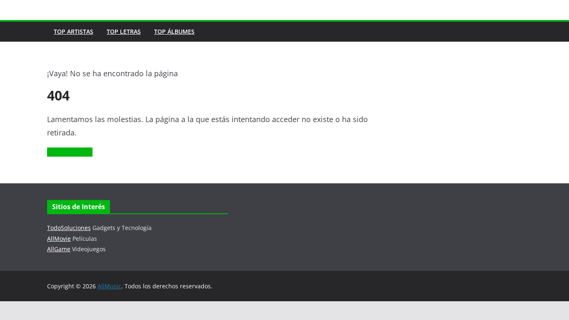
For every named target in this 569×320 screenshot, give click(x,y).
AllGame (58, 249)
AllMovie (59, 238)
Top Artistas (73, 31)
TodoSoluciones (69, 228)
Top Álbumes (174, 31)
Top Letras (124, 31)
